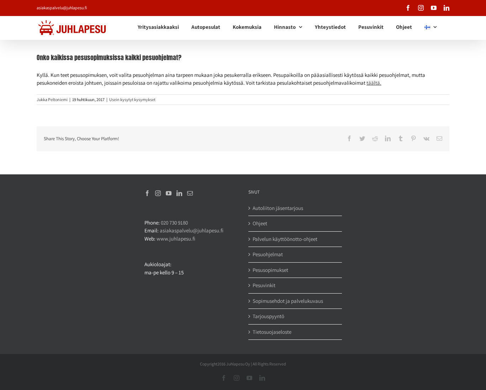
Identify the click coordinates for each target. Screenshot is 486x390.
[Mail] (190, 193)
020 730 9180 (174, 222)
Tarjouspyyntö (268, 316)
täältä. (373, 82)
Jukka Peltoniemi (52, 99)
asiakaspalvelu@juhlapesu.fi (62, 7)
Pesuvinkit (264, 285)
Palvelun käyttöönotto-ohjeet (285, 239)
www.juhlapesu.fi (176, 238)
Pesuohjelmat (268, 254)
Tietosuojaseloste (272, 331)
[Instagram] (158, 193)
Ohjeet (260, 223)
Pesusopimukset (270, 270)
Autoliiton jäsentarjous (278, 208)
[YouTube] (168, 193)
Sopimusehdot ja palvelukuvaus (288, 300)
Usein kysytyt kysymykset (132, 99)
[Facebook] (147, 193)
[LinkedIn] (179, 193)
